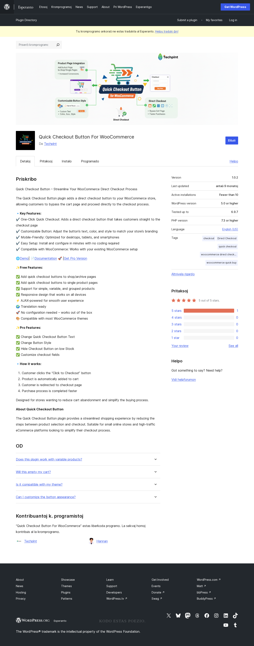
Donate (158, 592)
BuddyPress (206, 598)
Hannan (102, 541)
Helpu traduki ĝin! (166, 31)
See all (233, 346)
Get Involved (160, 579)
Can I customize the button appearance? (46, 497)
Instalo (67, 161)
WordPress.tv (116, 598)
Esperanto (60, 620)
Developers (114, 592)
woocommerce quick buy (222, 262)
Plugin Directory (26, 20)
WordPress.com (209, 579)
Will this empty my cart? (33, 472)
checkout (208, 238)
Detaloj (25, 161)
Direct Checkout (227, 238)
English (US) (230, 229)
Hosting (21, 592)
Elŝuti (232, 140)
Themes (66, 586)
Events (156, 586)
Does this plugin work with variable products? (49, 459)
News (19, 586)
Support (111, 586)
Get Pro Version (75, 258)
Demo (24, 258)
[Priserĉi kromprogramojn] (58, 45)
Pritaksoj (46, 161)
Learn (110, 579)
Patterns (66, 598)
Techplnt (50, 144)
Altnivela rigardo (183, 274)
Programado (90, 161)
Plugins (65, 592)
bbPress (204, 592)
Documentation (46, 258)
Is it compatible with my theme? (39, 484)
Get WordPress (235, 7)
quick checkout (228, 246)
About (20, 579)
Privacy (21, 598)
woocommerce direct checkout (219, 254)
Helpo (234, 161)
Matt (201, 586)
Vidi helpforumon (183, 380)
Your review (180, 346)
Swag (157, 598)
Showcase (68, 579)
